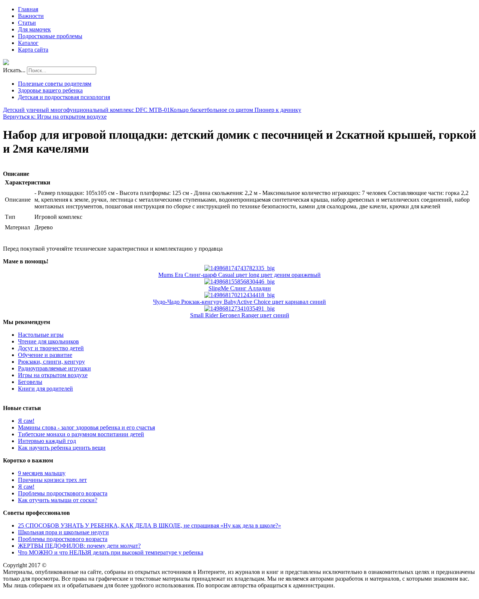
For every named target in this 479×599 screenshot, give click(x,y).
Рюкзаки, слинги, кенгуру (51, 361)
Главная (28, 9)
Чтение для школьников (48, 341)
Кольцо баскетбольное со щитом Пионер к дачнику (235, 110)
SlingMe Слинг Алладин (239, 288)
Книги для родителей (45, 388)
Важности (31, 16)
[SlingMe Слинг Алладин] (239, 281)
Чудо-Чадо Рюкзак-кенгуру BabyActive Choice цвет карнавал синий (239, 302)
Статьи (27, 22)
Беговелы (30, 382)
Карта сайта (33, 49)
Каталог (28, 43)
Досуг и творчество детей (51, 348)
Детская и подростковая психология (64, 97)
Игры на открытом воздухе (53, 375)
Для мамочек (34, 29)
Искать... (14, 70)
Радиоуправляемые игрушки (54, 368)
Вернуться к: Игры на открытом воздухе (55, 116)
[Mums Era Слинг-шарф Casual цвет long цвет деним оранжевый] (239, 268)
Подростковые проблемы (50, 36)
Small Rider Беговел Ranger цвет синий (239, 315)
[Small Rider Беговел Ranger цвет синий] (239, 308)
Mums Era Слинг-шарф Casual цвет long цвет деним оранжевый (239, 275)
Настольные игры (41, 334)
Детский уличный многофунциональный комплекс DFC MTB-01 (86, 110)
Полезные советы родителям (54, 83)
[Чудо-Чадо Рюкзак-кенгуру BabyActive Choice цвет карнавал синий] (239, 295)
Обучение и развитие (45, 355)
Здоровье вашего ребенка (50, 90)
